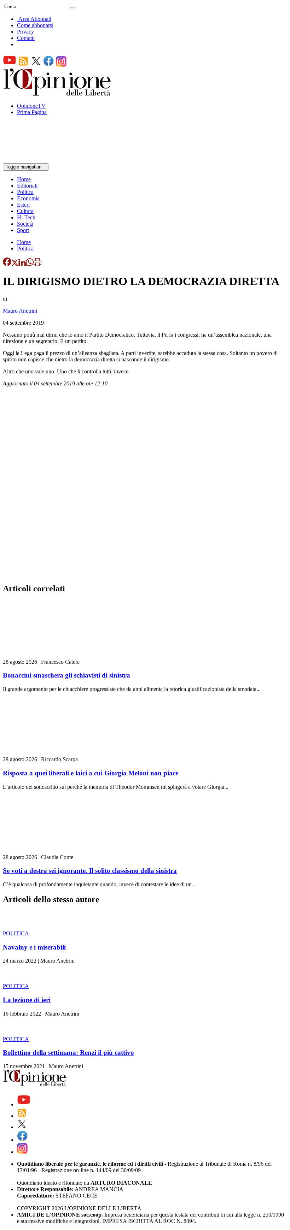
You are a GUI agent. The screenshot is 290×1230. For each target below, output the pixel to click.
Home (24, 179)
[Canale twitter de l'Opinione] (36, 65)
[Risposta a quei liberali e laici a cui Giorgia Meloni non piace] (45, 753)
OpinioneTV (31, 106)
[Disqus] (145, 487)
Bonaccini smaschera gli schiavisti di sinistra (66, 675)
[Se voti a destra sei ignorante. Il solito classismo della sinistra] (45, 851)
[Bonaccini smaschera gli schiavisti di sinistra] (45, 655)
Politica (25, 192)
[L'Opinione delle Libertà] (57, 94)
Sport (23, 230)
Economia (28, 198)
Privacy (25, 32)
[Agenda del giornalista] (34, 160)
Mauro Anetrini (20, 311)
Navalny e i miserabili (34, 947)
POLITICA (16, 933)
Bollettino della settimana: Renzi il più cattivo (68, 1052)
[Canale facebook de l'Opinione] (48, 65)
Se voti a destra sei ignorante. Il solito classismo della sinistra (90, 870)
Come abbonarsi (35, 25)
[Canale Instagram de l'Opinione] (61, 65)
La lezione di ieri (27, 1000)
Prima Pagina (32, 112)
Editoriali (27, 186)
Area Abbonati (34, 19)
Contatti (26, 38)
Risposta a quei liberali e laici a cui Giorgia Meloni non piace (90, 773)
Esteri (23, 205)
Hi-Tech (26, 217)
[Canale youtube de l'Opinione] (9, 65)
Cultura (25, 211)
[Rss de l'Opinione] (23, 65)
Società (25, 224)
